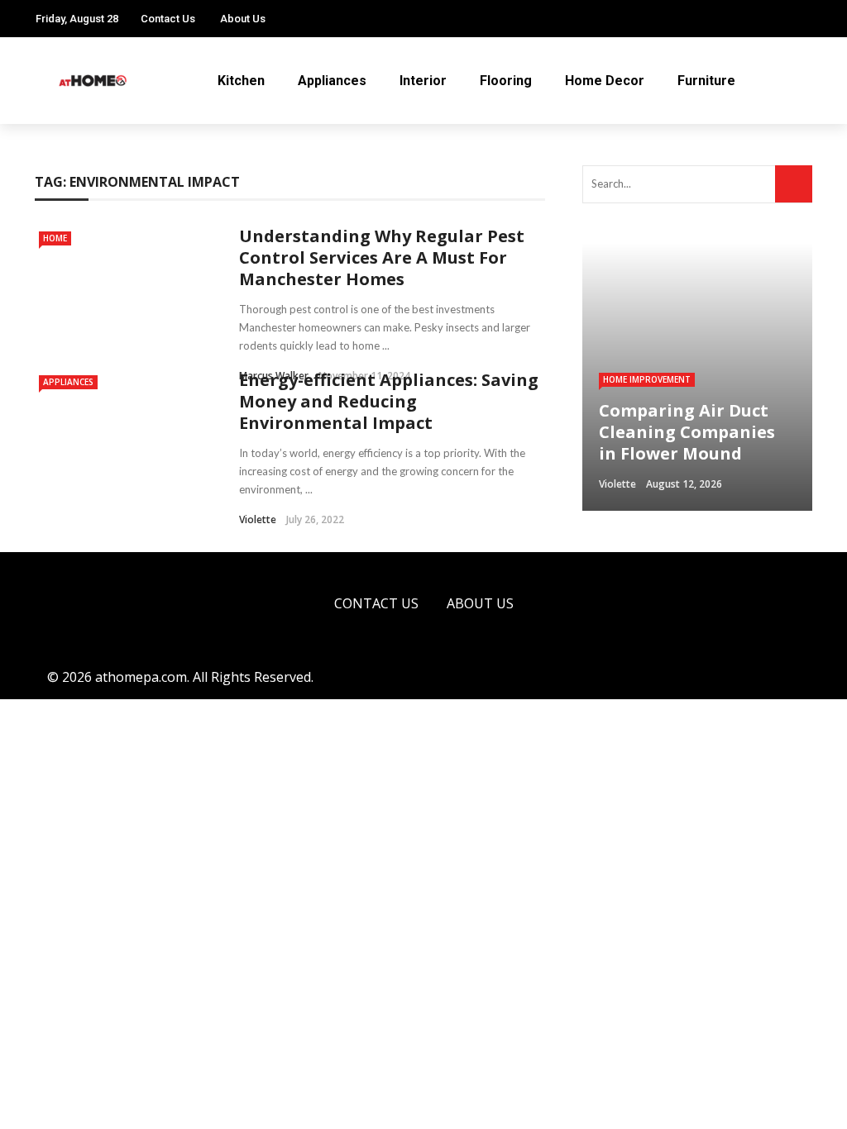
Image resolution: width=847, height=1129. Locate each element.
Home (55, 238)
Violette (257, 519)
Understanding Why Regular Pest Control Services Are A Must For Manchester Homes (381, 257)
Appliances (332, 80)
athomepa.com (141, 677)
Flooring (506, 80)
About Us (243, 18)
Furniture (706, 80)
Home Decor (604, 80)
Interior (423, 80)
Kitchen (241, 80)
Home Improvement (647, 379)
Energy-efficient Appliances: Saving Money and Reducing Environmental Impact (388, 401)
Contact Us (168, 18)
